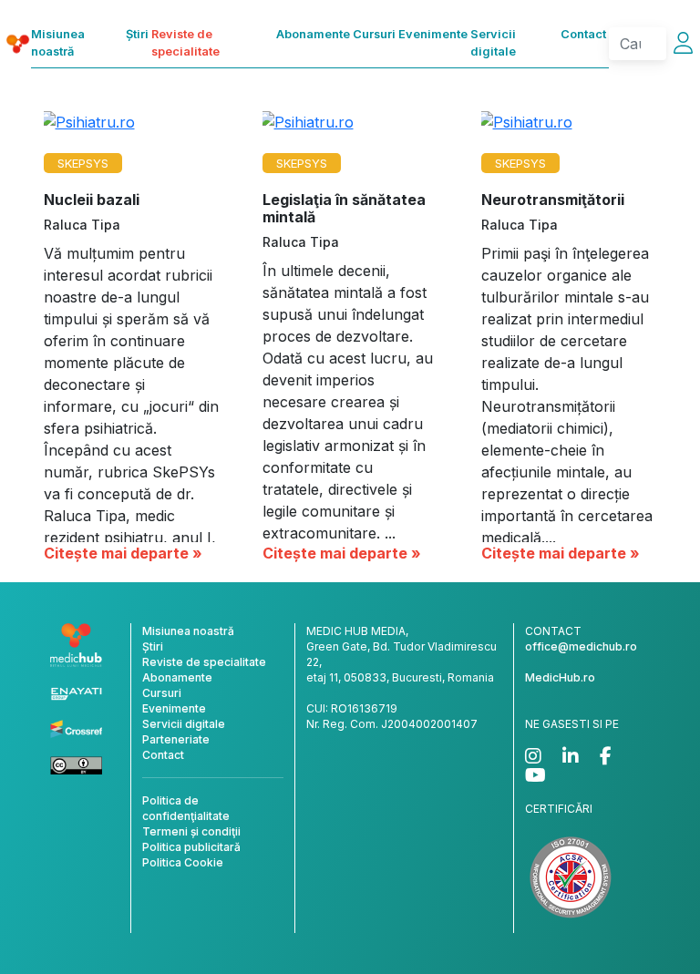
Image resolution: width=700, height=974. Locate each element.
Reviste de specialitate (185, 42)
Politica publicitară (191, 847)
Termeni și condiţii (191, 831)
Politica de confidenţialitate (186, 808)
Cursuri (374, 34)
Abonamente (313, 34)
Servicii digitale (493, 42)
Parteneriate (176, 739)
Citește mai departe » (123, 553)
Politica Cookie (182, 862)
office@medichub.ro (581, 646)
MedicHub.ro (560, 677)
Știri (137, 34)
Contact (583, 34)
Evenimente (433, 34)
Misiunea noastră (58, 42)
